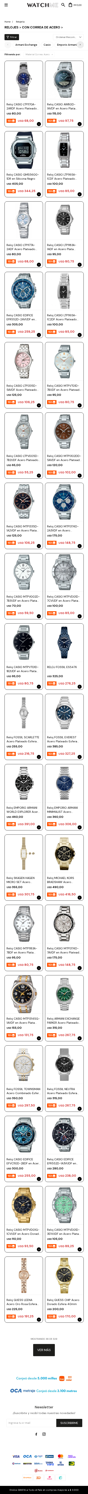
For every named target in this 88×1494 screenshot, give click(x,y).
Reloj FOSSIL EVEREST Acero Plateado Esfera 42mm (62, 739)
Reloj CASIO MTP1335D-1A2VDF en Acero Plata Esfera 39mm (22, 528)
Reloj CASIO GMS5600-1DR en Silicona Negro (23, 176)
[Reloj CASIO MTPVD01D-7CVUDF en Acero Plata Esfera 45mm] (64, 572)
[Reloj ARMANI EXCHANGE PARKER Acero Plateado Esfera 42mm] (64, 994)
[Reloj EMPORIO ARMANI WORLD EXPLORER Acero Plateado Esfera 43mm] (24, 783)
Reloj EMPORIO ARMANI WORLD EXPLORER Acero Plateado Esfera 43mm (23, 810)
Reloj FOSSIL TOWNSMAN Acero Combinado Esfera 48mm (24, 1091)
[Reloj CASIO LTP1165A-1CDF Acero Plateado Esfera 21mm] (64, 150)
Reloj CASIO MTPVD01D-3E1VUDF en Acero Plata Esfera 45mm (63, 1232)
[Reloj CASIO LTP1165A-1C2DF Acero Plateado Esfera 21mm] (64, 291)
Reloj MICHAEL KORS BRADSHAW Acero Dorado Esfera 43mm (61, 880)
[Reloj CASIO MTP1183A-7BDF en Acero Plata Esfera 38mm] (24, 924)
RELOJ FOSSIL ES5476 (62, 667)
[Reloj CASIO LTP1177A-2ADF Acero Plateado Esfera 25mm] (24, 220)
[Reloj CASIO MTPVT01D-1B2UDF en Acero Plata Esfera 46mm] (24, 642)
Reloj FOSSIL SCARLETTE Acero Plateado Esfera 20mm (23, 739)
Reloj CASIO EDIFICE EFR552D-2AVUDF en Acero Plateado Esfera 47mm (22, 317)
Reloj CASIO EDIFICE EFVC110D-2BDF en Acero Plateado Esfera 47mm (24, 1161)
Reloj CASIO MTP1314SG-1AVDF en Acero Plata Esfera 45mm (23, 1021)
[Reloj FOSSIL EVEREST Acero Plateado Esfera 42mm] (64, 713)
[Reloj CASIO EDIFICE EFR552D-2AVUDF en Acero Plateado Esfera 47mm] (24, 291)
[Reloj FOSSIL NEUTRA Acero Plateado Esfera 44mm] (64, 1064)
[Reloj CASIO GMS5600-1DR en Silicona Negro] (24, 150)
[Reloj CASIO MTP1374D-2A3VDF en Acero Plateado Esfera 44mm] (64, 502)
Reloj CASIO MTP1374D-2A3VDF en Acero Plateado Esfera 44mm (63, 528)
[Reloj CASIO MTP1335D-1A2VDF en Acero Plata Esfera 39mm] (24, 502)
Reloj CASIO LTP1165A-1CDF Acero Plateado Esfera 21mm (62, 177)
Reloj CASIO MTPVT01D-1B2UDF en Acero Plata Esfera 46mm (23, 669)
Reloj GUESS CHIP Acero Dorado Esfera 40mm (63, 1302)
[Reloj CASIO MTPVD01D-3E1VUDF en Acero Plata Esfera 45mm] (64, 1205)
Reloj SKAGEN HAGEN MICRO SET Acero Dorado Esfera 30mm (21, 880)
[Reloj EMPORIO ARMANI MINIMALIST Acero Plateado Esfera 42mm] (64, 783)
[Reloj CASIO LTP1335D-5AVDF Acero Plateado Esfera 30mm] (24, 361)
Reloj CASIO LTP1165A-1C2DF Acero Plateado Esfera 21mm (62, 317)
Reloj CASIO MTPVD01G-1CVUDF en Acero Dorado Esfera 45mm (24, 1232)
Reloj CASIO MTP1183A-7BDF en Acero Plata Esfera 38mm (22, 950)
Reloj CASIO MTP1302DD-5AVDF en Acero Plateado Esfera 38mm (64, 458)
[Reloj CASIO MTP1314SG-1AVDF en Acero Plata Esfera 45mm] (24, 994)
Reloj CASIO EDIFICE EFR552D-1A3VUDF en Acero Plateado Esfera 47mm (62, 1161)
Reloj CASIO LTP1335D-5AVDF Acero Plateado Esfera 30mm (22, 388)
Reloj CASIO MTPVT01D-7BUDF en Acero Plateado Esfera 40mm (64, 388)
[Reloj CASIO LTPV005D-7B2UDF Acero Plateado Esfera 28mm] (24, 431)
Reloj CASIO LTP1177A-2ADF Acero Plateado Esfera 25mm (21, 247)
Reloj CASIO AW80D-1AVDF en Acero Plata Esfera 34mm (61, 106)
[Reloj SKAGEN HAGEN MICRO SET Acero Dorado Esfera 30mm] (24, 853)
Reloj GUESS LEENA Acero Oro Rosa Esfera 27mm (22, 1302)
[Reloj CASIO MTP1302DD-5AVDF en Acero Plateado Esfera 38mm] (64, 431)
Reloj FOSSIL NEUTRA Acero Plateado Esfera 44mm (62, 1091)
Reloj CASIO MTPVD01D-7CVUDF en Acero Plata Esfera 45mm (63, 599)
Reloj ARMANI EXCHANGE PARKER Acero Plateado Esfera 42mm (63, 1021)
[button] (80, 44)
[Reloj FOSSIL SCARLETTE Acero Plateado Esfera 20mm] (24, 713)
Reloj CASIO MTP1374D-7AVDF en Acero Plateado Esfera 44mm (64, 950)
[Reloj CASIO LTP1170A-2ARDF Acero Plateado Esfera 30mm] (24, 80)
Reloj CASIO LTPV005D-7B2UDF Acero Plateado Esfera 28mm (23, 458)
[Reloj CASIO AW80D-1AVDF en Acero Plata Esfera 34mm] (64, 80)
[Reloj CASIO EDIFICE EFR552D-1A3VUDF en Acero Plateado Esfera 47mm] (64, 1135)
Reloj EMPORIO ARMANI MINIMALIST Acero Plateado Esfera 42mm (62, 810)
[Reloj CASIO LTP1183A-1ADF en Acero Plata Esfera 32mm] (64, 220)
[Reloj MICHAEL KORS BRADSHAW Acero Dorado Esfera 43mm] (64, 853)
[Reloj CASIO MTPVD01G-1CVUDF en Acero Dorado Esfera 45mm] (24, 1205)
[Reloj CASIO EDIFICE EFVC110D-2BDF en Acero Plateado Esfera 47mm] (24, 1135)
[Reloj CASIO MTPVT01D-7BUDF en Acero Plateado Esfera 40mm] (64, 361)
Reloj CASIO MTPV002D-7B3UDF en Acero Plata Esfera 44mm (23, 599)
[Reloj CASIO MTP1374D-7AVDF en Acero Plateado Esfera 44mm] (64, 924)
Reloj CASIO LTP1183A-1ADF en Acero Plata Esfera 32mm (61, 247)
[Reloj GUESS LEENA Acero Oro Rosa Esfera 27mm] (24, 1276)
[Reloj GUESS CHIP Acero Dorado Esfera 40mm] (64, 1276)
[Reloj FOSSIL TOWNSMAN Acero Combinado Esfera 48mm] (24, 1064)
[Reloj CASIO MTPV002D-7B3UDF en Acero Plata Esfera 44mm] (24, 572)
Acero (38, 54)
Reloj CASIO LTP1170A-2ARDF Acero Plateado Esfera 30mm (22, 106)
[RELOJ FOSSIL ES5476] (64, 642)
